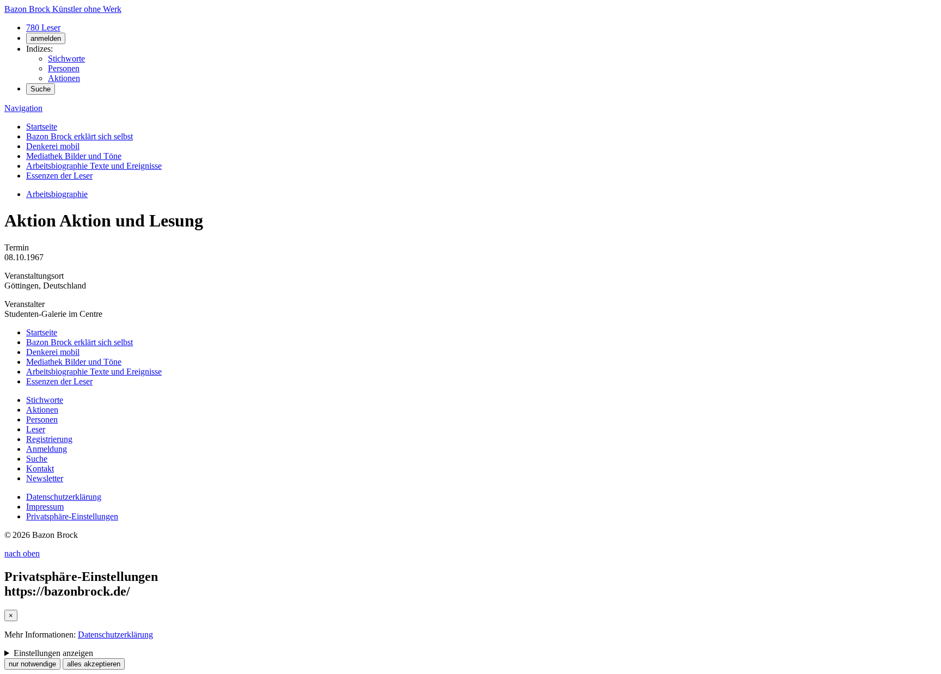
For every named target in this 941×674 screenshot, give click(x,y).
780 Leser (43, 27)
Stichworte (66, 58)
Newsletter (44, 478)
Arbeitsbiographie (57, 194)
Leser (35, 429)
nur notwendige (32, 664)
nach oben (22, 553)
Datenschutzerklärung (63, 496)
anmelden (45, 38)
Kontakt (40, 468)
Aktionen (64, 78)
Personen (64, 68)
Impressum (45, 506)
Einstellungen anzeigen (53, 653)
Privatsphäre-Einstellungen (72, 516)
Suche (40, 89)
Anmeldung (46, 449)
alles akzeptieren (93, 664)
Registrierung (49, 439)
